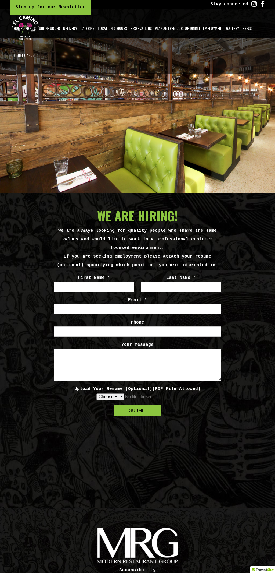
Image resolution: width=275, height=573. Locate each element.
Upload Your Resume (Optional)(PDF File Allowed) (137, 388)
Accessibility (137, 569)
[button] (70, 28)
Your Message (137, 344)
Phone (137, 322)
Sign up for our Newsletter (50, 7)
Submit (137, 410)
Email (137, 300)
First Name (94, 277)
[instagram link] (254, 4)
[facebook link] (262, 4)
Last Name (181, 277)
